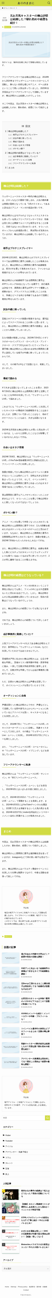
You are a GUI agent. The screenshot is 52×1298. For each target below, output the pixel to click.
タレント (7, 27)
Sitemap (13, 1287)
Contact (26, 1290)
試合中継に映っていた (22, 138)
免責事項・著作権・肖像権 (38, 1287)
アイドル (9, 1146)
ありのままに (26, 3)
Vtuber (8, 1135)
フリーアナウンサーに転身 (24, 163)
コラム (8, 1157)
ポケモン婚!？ (19, 149)
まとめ (11, 167)
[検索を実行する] (47, 1117)
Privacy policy (22, 1287)
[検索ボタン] (49, 3)
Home (7, 1287)
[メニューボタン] (3, 3)
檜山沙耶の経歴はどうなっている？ (24, 153)
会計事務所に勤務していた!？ (25, 156)
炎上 (7, 1174)
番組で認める (18, 142)
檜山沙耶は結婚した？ (18, 131)
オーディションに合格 (22, 160)
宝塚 (7, 1169)
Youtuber (9, 1141)
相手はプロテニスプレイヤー (25, 135)
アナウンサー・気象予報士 (16, 1152)
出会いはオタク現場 (21, 145)
